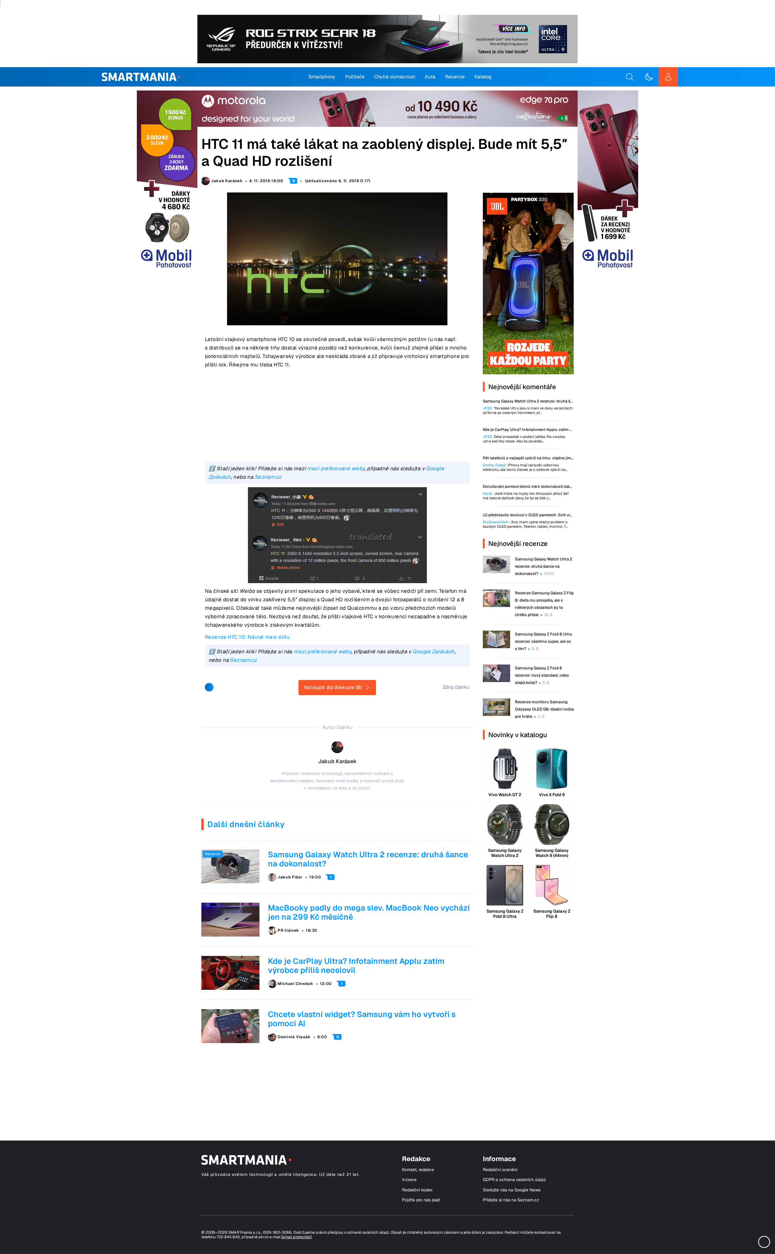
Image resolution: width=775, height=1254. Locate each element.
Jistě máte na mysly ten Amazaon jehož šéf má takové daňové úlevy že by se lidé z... (526, 496)
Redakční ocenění (500, 1169)
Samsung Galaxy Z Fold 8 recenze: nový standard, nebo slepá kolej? (542, 675)
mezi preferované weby (335, 468)
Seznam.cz (268, 477)
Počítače (354, 77)
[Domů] (141, 77)
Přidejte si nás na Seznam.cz (511, 1200)
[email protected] (296, 1236)
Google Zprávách (433, 651)
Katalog (483, 77)
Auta (430, 77)
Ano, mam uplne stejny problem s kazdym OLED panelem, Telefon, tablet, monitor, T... (525, 524)
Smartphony (321, 77)
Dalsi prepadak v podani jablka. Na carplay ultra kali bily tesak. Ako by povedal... (524, 439)
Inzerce (409, 1179)
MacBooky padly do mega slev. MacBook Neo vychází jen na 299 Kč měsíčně (369, 912)
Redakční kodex (417, 1190)
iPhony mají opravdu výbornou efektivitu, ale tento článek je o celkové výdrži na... (525, 467)
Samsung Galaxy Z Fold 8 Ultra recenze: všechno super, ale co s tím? (543, 641)
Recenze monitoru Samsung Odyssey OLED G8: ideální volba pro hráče (544, 709)
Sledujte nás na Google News (511, 1190)
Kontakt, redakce (418, 1169)
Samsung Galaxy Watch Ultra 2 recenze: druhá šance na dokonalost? (368, 859)
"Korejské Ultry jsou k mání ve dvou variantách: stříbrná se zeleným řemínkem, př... (528, 410)
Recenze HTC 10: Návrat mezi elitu (247, 637)
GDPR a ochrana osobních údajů (514, 1179)
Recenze (455, 77)
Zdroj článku (456, 687)
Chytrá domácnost (394, 77)
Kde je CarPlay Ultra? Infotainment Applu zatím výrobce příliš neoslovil (356, 965)
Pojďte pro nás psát (421, 1200)
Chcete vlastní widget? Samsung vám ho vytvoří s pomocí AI (362, 1019)
